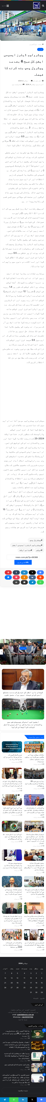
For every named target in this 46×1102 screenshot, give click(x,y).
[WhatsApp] (40, 582)
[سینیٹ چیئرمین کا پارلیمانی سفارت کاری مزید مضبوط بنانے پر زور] (12, 855)
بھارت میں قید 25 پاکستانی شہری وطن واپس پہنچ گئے (34, 783)
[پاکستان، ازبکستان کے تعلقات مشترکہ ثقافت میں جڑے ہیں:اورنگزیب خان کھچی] (34, 799)
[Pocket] (16, 577)
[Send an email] (31, 81)
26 (17, 987)
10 (31, 978)
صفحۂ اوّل (38, 44)
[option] (23, 652)
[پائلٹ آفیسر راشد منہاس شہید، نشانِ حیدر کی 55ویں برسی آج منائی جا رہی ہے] (37, 1034)
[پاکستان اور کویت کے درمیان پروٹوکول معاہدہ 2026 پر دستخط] (12, 934)
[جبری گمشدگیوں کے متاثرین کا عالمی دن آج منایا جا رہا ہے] (12, 746)
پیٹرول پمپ (35, 540)
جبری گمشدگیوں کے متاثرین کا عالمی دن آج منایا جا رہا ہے (13, 757)
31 (31, 992)
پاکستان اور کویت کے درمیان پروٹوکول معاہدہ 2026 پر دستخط (12, 945)
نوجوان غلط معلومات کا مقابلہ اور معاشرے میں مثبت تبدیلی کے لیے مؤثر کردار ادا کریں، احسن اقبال (34, 838)
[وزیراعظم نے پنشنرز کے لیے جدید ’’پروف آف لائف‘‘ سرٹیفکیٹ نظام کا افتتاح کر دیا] (37, 1056)
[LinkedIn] (24, 572)
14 (5, 978)
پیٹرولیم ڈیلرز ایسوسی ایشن (26, 545)
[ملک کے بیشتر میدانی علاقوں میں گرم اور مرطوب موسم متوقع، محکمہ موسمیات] (34, 746)
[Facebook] (40, 572)
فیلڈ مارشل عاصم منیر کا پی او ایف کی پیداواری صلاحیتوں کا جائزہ (34, 891)
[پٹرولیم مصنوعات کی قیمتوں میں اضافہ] (37, 1067)
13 (12, 978)
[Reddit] (40, 577)
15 (42, 983)
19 (17, 983)
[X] (32, 572)
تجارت (23, 648)
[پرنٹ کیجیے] (16, 582)
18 (24, 983)
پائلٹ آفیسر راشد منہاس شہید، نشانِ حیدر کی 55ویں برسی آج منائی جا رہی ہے (15, 1033)
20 (12, 983)
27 (12, 987)
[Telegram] (32, 582)
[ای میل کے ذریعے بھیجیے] (24, 582)
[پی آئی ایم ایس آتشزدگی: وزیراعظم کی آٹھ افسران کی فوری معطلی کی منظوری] (12, 799)
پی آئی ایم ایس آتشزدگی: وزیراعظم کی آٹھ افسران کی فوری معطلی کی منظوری (12, 810)
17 (31, 983)
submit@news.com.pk (25, 1015)
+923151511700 (27, 1017)
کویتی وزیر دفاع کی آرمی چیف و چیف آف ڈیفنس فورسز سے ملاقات (34, 945)
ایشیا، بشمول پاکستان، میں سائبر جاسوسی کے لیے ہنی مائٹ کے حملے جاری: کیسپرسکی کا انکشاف (16, 1044)
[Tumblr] (16, 572)
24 (31, 987)
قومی (31, 44)
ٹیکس (38, 550)
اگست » (36, 998)
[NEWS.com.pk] (36, 5)
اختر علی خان (37, 81)
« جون (42, 998)
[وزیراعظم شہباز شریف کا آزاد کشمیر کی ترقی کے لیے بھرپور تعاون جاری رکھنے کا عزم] (12, 908)
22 (42, 987)
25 (24, 987)
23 (36, 987)
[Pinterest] (8, 572)
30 (36, 992)
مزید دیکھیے (23, 1090)
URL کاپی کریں (23, 562)
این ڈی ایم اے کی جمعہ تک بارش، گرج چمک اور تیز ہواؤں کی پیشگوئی (12, 836)
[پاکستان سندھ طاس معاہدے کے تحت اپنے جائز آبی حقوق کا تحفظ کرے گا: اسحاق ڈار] (34, 908)
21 (5, 983)
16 (36, 983)
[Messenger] (8, 577)
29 (42, 992)
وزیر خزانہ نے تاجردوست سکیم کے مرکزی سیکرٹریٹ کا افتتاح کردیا (23, 654)
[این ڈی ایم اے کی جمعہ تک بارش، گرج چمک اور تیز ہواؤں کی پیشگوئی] (12, 826)
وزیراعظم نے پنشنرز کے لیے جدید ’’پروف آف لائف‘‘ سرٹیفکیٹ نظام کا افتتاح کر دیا (17, 1055)
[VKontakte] (32, 577)
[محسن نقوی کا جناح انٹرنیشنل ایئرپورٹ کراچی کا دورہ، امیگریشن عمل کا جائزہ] (34, 855)
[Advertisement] (23, 391)
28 (5, 987)
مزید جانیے (23, 1019)
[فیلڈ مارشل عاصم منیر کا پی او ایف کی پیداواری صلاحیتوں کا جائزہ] (34, 881)
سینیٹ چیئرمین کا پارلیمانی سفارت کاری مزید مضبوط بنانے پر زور (12, 865)
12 (17, 978)
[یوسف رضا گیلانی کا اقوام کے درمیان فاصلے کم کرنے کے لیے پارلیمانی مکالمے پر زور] (12, 773)
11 (24, 978)
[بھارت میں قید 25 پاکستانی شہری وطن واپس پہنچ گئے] (34, 773)
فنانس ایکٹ (25, 550)
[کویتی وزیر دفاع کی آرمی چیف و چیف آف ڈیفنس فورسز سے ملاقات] (34, 934)
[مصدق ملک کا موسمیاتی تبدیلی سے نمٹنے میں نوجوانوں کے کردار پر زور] (12, 881)
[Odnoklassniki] (24, 577)
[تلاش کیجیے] (43, 6)
